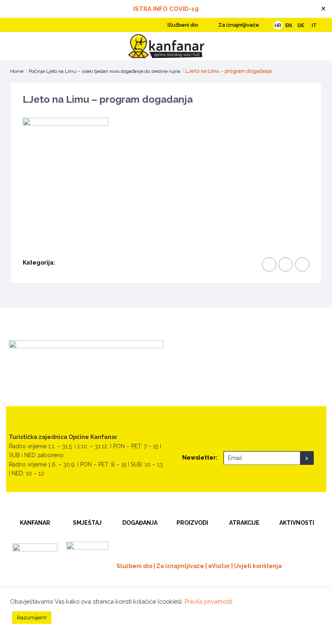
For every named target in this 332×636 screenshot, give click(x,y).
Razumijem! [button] (32, 618)
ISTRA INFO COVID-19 (166, 9)
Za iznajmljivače (238, 25)
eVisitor (219, 566)
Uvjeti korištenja (258, 566)
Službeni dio (182, 25)
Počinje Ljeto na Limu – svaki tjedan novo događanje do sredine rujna (104, 71)
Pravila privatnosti (208, 601)
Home (16, 71)
